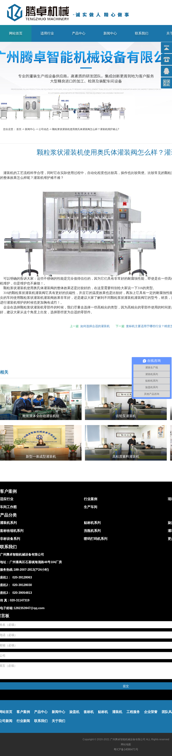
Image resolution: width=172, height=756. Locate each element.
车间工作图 (8, 507)
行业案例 (90, 499)
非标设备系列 (10, 538)
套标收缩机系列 (11, 530)
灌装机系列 (8, 522)
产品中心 (78, 33)
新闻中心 (110, 33)
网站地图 (126, 744)
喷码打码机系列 (95, 538)
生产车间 (90, 507)
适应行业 (6, 499)
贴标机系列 (92, 522)
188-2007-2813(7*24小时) (31, 569)
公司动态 (44, 129)
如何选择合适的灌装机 (95, 326)
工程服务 (133, 712)
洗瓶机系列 (92, 530)
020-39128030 (21, 585)
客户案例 (23, 712)
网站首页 (15, 33)
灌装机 (117, 712)
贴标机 (103, 712)
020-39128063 (21, 577)
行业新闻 (23, 721)
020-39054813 (21, 592)
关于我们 (58, 721)
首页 (18, 129)
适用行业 (47, 33)
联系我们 (141, 33)
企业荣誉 (151, 712)
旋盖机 (74, 712)
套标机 (89, 712)
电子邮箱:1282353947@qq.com (22, 608)
